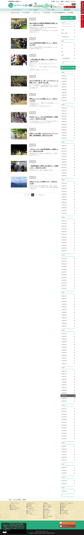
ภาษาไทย (73, 1)
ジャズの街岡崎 (64, 512)
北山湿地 (46, 517)
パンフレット (65, 522)
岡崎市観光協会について (15, 509)
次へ (40, 194)
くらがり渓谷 (47, 512)
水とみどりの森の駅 (64, 513)
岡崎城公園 (63, 506)
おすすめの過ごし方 (48, 504)
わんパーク (46, 513)
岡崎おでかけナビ (64, 504)
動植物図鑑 (46, 509)
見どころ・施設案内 (48, 506)
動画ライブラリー (31, 511)
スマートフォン (42, 531)
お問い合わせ (13, 506)
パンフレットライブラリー (32, 510)
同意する (4, 532)
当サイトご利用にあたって (16, 507)
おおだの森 (46, 515)
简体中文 (68, 1)
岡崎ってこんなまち (82, 22)
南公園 (62, 509)
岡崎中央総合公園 (64, 510)
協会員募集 (30, 504)
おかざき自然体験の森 (48, 516)
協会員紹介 (30, 506)
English (57, 1)
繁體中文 (62, 1)
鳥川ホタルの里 (47, 510)
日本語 (53, 1)
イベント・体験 (47, 507)
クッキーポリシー (20, 528)
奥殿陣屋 (62, 507)
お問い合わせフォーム (67, 526)
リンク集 (12, 504)
